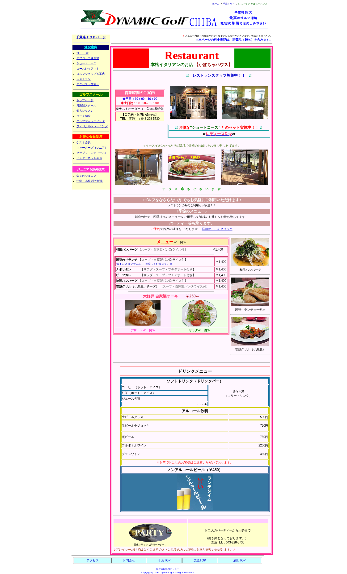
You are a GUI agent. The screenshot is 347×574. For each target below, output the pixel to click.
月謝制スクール (86, 105)
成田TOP (239, 560)
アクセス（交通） (87, 84)
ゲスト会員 (83, 142)
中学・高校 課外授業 (89, 181)
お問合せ (129, 560)
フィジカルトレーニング (92, 126)
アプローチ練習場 (87, 58)
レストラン (83, 79)
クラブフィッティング (90, 121)
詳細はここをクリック (217, 229)
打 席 (82, 53)
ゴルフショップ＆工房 (90, 73)
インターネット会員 (89, 158)
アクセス (92, 560)
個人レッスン (84, 110)
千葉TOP (164, 560)
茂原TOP (200, 560)
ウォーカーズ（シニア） (92, 147)
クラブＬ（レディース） (92, 153)
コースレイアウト (87, 68)
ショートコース (86, 63)
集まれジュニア (86, 175)
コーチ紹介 (83, 116)
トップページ (84, 100)
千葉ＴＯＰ (229, 3)
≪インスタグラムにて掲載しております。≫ (144, 263)
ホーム (215, 3)
